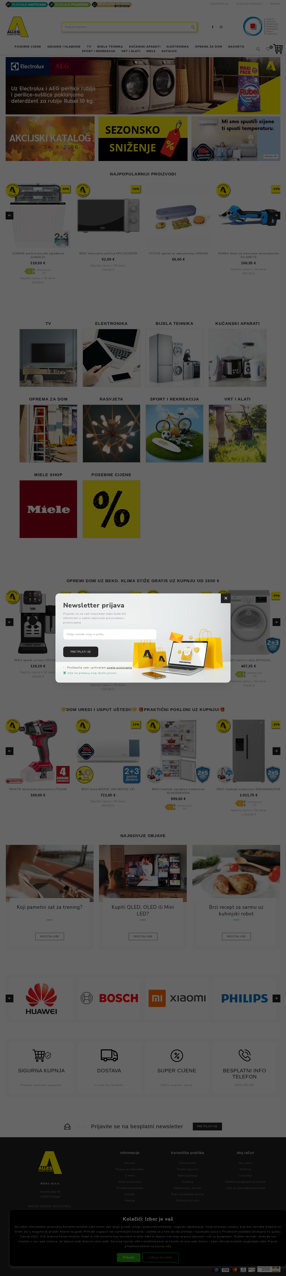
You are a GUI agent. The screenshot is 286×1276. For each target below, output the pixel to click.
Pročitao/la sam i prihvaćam (99, 667)
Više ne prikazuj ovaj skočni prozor (92, 673)
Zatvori (226, 598)
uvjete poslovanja (119, 667)
